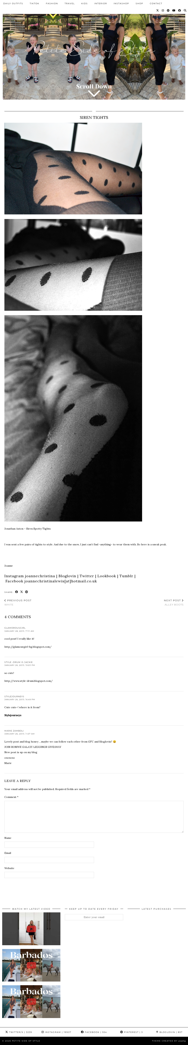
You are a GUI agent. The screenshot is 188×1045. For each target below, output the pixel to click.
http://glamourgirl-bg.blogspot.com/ (28, 646)
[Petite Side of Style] (94, 52)
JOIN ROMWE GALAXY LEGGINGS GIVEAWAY (32, 747)
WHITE (18, 602)
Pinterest (133, 1032)
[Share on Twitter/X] (21, 592)
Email (7, 853)
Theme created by (169, 1041)
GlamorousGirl (15, 628)
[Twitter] (157, 10)
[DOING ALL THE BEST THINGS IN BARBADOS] (31, 965)
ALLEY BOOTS (174, 602)
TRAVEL (70, 3)
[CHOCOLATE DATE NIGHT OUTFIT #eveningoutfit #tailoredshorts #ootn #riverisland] (31, 928)
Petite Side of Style (26, 1041)
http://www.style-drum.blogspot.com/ (28, 681)
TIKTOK (34, 3)
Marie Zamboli (14, 731)
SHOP (139, 3)
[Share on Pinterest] (26, 592)
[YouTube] (174, 10)
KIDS (84, 3)
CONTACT (156, 3)
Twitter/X (20, 1032)
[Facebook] (179, 10)
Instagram (57, 1032)
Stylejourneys (14, 696)
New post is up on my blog (20, 752)
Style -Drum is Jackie (18, 662)
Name (7, 838)
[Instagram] (163, 10)
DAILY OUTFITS (13, 3)
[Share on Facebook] (16, 592)
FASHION (52, 3)
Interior (100, 3)
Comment (11, 797)
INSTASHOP (121, 3)
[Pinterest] (168, 10)
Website (9, 868)
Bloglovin (170, 1032)
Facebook (95, 1032)
